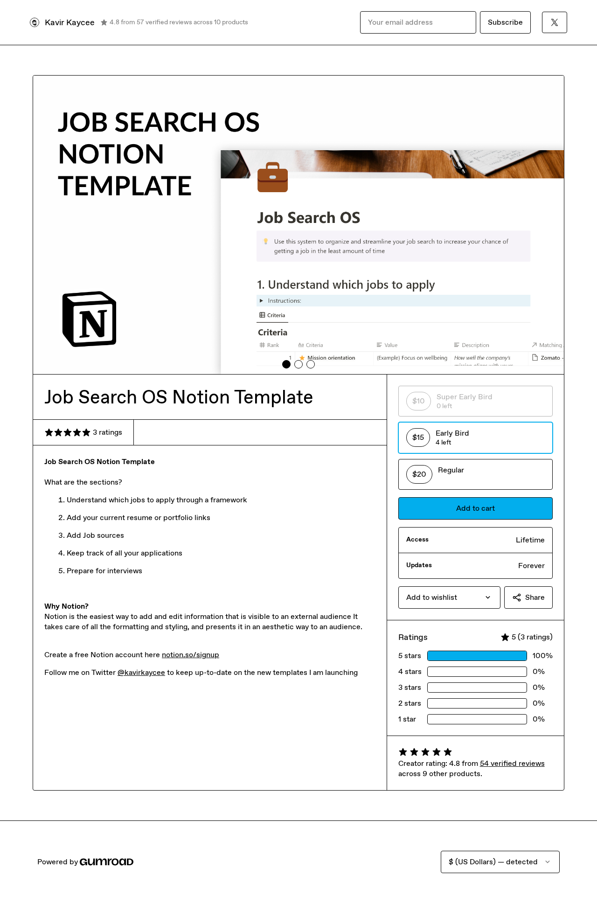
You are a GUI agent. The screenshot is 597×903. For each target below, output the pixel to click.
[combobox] (449, 597)
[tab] (286, 364)
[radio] (475, 401)
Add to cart (475, 508)
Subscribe (505, 22)
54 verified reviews (512, 763)
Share (535, 597)
